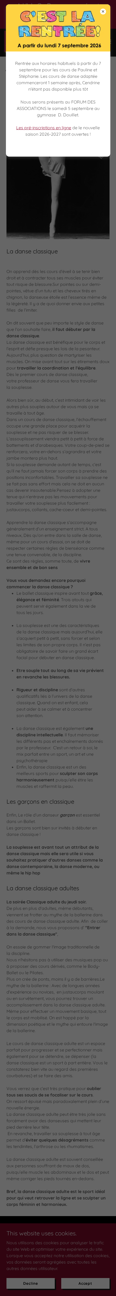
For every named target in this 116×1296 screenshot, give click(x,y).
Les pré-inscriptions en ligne (43, 127)
